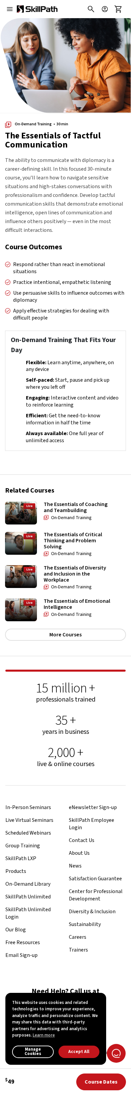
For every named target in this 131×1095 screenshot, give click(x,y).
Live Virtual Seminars (29, 820)
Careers (77, 937)
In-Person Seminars (28, 807)
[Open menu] (10, 9)
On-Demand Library (27, 884)
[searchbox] (89, 9)
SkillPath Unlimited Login (28, 913)
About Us (79, 853)
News (75, 866)
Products (15, 871)
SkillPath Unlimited (28, 896)
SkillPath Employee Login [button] (91, 823)
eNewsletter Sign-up (93, 807)
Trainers (78, 950)
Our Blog (15, 929)
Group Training (22, 845)
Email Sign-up (21, 955)
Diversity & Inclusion (92, 911)
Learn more (44, 1035)
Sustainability (85, 924)
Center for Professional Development (96, 895)
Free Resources (22, 942)
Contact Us (81, 840)
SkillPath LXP (20, 858)
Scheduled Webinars (28, 833)
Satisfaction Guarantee (95, 878)
